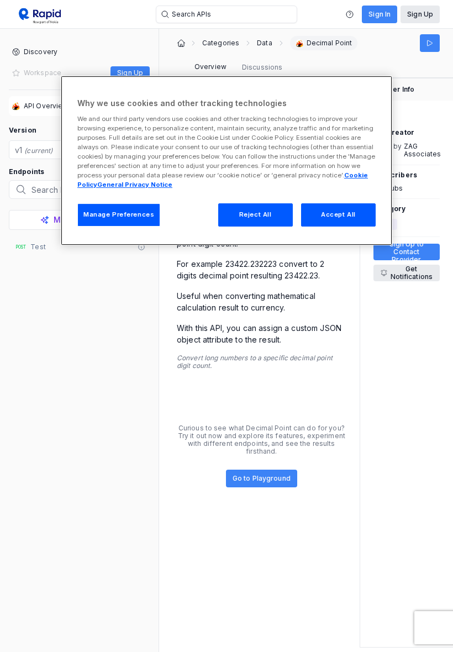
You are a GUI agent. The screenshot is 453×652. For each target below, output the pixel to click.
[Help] (350, 14)
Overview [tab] (210, 66)
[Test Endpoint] (430, 43)
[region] (226, 160)
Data (264, 43)
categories (220, 43)
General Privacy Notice (134, 184)
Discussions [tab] (262, 67)
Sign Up (420, 14)
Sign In (379, 14)
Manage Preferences (118, 214)
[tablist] (238, 67)
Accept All (338, 214)
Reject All (255, 214)
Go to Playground (262, 478)
